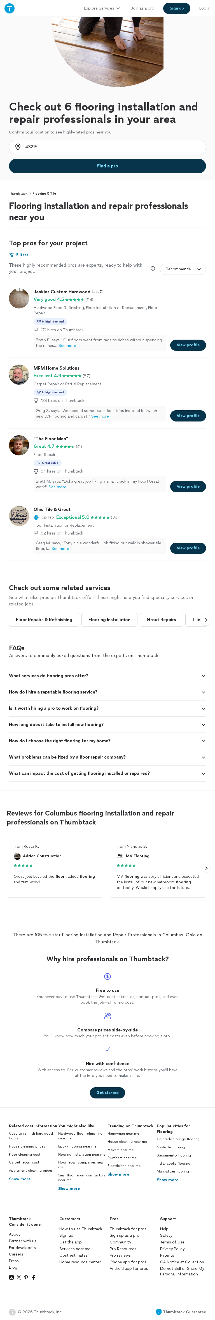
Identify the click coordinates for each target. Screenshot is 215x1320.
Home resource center (80, 1262)
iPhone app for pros (128, 1262)
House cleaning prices (27, 1146)
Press (14, 1261)
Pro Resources (123, 1249)
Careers (16, 1254)
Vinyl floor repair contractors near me (82, 1177)
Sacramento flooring (174, 1155)
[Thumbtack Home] (9, 8)
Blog (13, 1267)
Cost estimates (73, 1255)
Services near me (74, 1249)
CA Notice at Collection (182, 1262)
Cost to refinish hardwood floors (31, 1136)
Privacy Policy (172, 1249)
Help (164, 1229)
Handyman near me (123, 1133)
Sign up (66, 1235)
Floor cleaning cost (25, 1155)
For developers (22, 1247)
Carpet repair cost (24, 1162)
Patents (167, 1255)
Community (120, 1242)
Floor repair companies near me (81, 1164)
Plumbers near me (122, 1158)
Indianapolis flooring (173, 1163)
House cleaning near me (127, 1142)
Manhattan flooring (173, 1171)
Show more (20, 1179)
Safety (166, 1235)
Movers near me (121, 1150)
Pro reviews (120, 1255)
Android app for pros (129, 1268)
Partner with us (22, 1241)
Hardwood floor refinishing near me (80, 1136)
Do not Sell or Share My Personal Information (182, 1271)
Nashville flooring (171, 1147)
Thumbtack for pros (128, 1229)
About (14, 1234)
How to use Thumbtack (80, 1229)
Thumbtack (18, 193)
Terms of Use (172, 1242)
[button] (44, 517)
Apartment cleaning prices (31, 1170)
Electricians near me (124, 1166)
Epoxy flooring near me (77, 1146)
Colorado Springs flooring (178, 1139)
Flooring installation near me (81, 1155)
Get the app (70, 1242)
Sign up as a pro (124, 1235)
